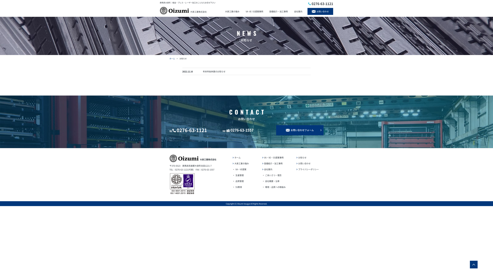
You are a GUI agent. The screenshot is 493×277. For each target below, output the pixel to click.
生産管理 (239, 175)
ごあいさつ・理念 (273, 175)
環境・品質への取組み (275, 187)
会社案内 (298, 11)
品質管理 (239, 181)
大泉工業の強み (232, 11)
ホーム (172, 58)
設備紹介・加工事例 (278, 11)
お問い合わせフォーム (302, 130)
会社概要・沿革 (272, 181)
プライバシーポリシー (308, 169)
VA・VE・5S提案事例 (274, 157)
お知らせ (302, 157)
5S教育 (238, 187)
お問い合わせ (322, 11)
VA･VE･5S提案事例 (254, 11)
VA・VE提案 (240, 169)
